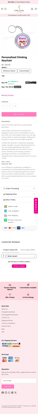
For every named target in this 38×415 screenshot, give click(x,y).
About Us (5, 309)
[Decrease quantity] (4, 106)
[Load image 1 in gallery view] (19, 36)
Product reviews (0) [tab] (10, 250)
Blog (3, 329)
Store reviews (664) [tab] (28, 250)
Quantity (5, 102)
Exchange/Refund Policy (10, 315)
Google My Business (8, 312)
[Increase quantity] (15, 106)
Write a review (19, 266)
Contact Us (5, 318)
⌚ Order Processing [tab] (11, 188)
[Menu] (2, 9)
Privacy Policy (6, 326)
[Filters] (4, 256)
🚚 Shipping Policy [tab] (10, 194)
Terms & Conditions (8, 323)
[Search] (6, 9)
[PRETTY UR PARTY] (19, 9)
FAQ (3, 332)
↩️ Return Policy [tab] (9, 200)
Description (6, 121)
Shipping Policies (7, 320)
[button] (36, 206)
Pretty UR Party (9, 95)
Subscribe (7, 386)
